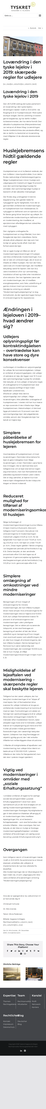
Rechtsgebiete (9, 1004)
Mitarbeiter (22, 1004)
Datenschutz (9, 1027)
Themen (7, 1001)
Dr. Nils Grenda (9, 909)
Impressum (8, 1024)
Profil (34, 1001)
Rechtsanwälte (24, 1001)
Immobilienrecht (14, 933)
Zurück (33, 28)
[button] (4, 974)
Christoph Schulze (11, 904)
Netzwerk (36, 1004)
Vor (39, 28)
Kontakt (6, 1021)
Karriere (35, 1007)
